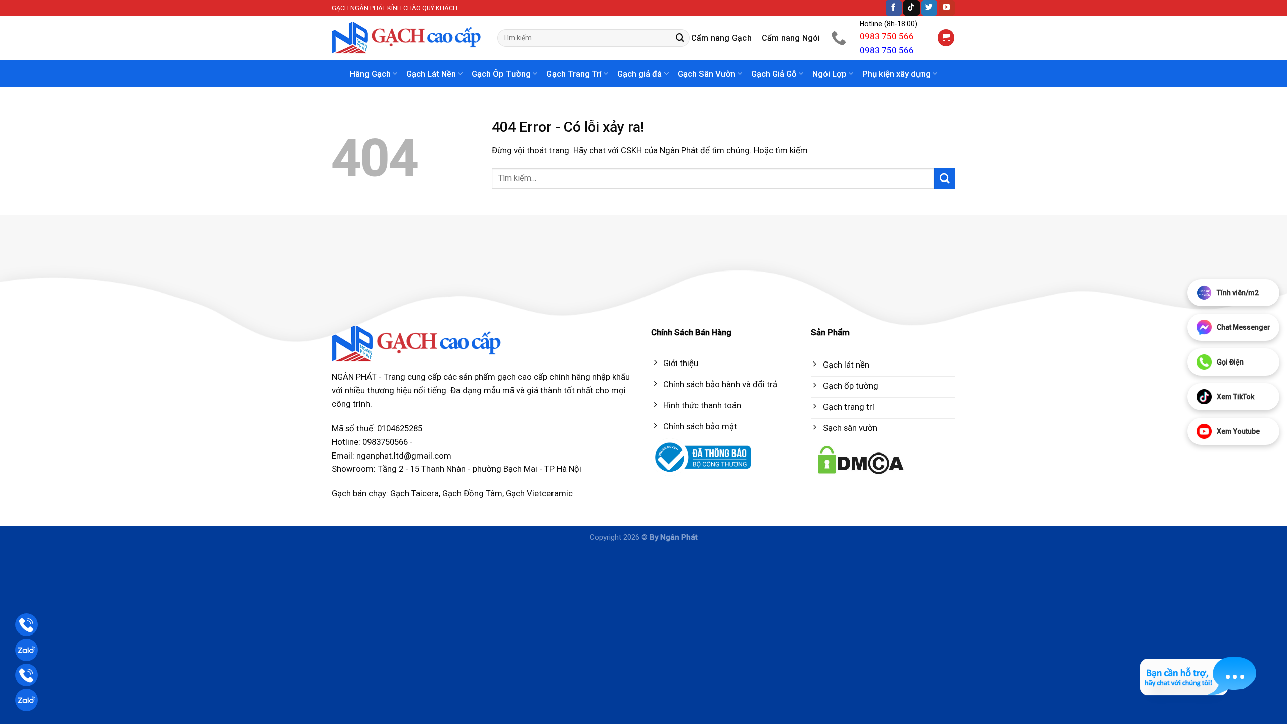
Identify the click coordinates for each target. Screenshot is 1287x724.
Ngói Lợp (829, 74)
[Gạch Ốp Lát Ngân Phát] (407, 38)
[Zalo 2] (26, 700)
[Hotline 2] (26, 675)
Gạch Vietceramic (539, 493)
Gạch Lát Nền (431, 74)
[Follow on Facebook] (894, 8)
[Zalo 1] (26, 650)
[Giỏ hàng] (946, 37)
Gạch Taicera (414, 493)
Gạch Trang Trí (574, 74)
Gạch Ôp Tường (501, 74)
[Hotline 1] (26, 624)
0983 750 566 (887, 36)
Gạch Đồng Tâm (472, 493)
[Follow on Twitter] (929, 8)
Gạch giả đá (639, 74)
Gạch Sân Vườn (707, 74)
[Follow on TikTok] (911, 8)
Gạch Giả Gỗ (774, 74)
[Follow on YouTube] (947, 8)
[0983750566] (840, 38)
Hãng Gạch (370, 74)
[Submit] (680, 38)
